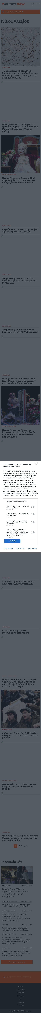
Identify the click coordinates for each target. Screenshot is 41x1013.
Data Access (20, 548)
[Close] (37, 465)
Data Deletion (8, 548)
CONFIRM (12, 541)
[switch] (33, 507)
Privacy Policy (32, 548)
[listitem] (20, 502)
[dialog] (20, 506)
